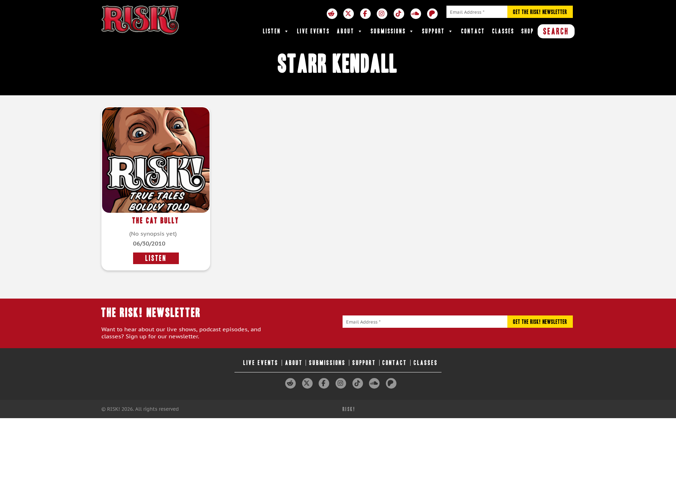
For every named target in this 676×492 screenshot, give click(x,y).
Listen (272, 31)
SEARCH (556, 31)
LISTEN (156, 258)
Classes (503, 31)
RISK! (349, 409)
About (346, 31)
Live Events (313, 31)
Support (433, 31)
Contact (473, 31)
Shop (527, 31)
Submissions (388, 31)
